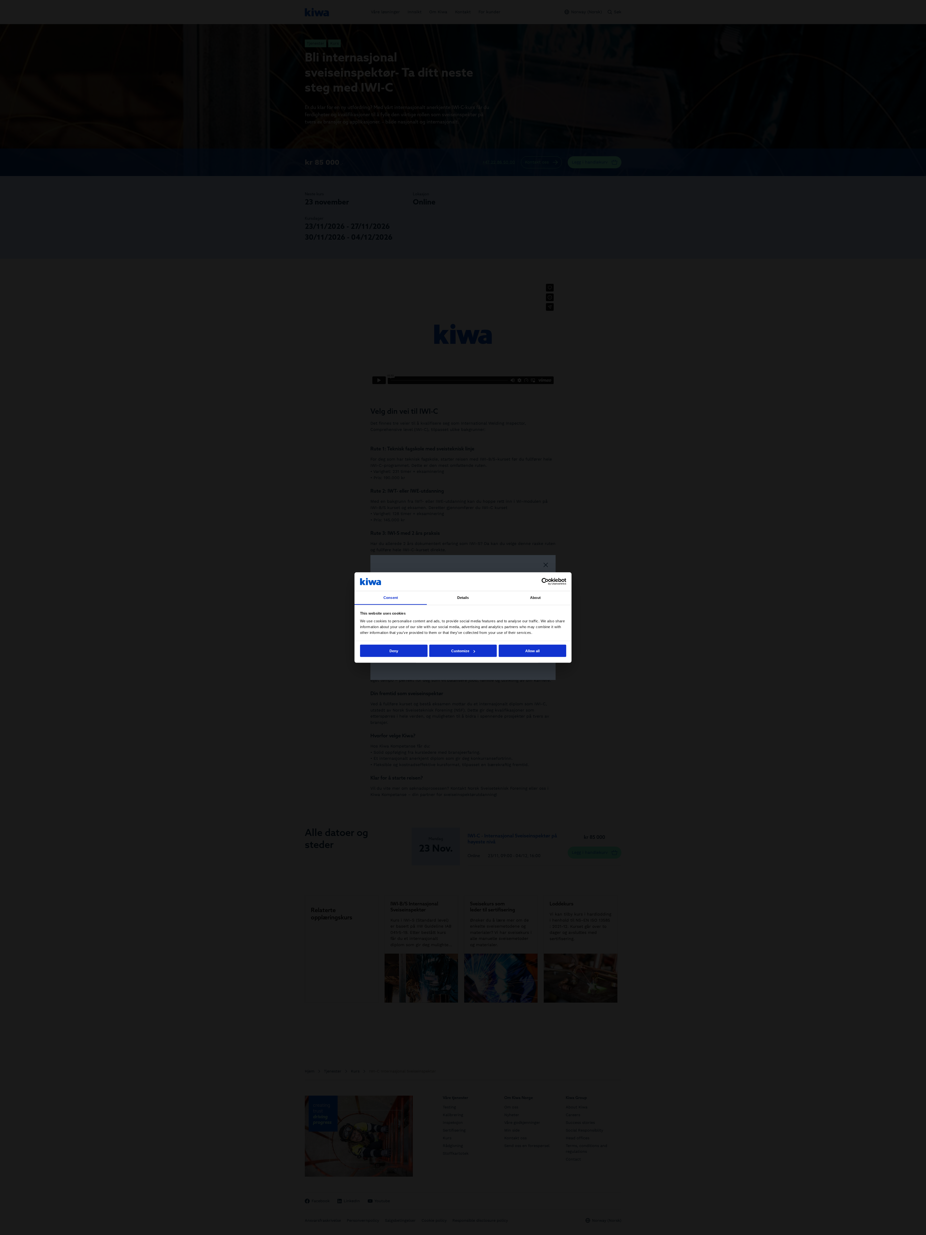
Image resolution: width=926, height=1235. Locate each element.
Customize (460, 651)
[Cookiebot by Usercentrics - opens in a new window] (545, 581)
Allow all (532, 651)
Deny (393, 651)
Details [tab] (463, 597)
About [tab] (535, 597)
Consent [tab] (390, 597)
